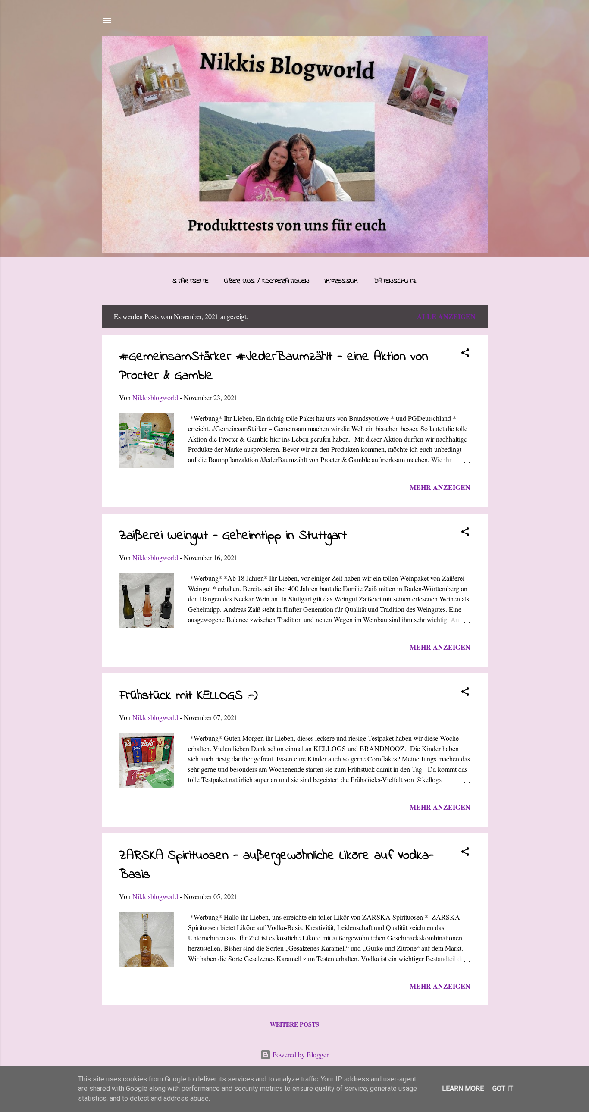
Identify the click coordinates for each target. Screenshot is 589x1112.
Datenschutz (395, 281)
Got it (502, 1088)
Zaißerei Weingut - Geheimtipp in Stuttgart (233, 535)
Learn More (463, 1088)
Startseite (190, 281)
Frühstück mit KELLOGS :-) (188, 695)
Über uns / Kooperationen (266, 281)
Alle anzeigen (446, 316)
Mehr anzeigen (440, 487)
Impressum (341, 281)
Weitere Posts (294, 1024)
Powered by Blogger (300, 1054)
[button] (465, 354)
